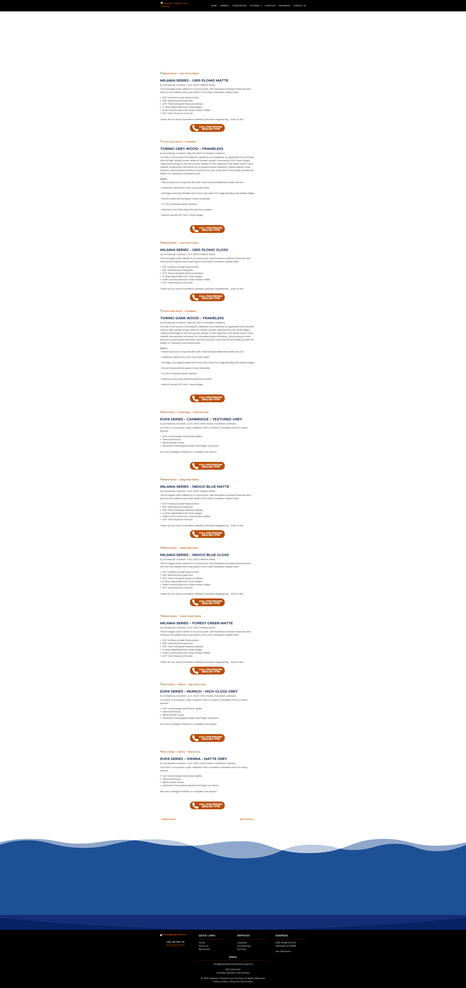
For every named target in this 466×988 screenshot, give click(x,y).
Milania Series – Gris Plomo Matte (194, 80)
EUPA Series (207, 423)
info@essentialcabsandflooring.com (233, 964)
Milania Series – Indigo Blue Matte (194, 486)
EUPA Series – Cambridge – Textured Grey (201, 419)
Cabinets (224, 6)
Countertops (239, 6)
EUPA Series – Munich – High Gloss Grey (199, 691)
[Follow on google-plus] (233, 924)
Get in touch (233, 38)
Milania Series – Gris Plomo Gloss (194, 250)
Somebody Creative (174, 84)
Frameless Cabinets (214, 153)
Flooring (254, 6)
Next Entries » (247, 819)
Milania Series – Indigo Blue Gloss (194, 555)
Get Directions (283, 951)
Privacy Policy (220, 981)
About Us (203, 945)
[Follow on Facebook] (228, 924)
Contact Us (299, 6)
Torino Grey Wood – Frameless (191, 149)
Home (214, 6)
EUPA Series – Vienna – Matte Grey (193, 759)
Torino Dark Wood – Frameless (192, 318)
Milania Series (208, 84)
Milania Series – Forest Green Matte (196, 623)
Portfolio (270, 6)
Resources (284, 6)
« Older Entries (168, 819)
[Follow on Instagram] (238, 924)
